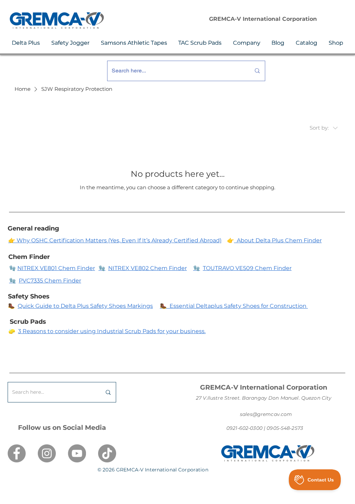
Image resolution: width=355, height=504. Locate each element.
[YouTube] (77, 453)
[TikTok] (107, 453)
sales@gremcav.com (266, 414)
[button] (26, 43)
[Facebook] (17, 453)
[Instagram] (47, 453)
